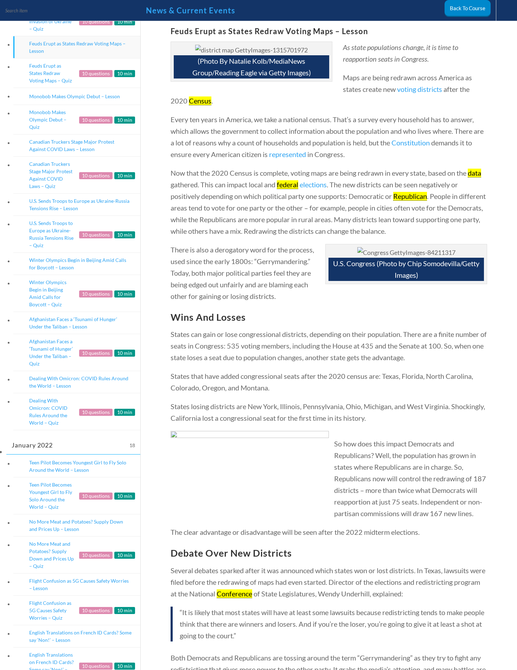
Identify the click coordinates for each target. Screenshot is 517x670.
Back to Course (467, 8)
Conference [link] (234, 593)
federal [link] (287, 184)
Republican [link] (410, 196)
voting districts (419, 89)
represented (287, 154)
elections (313, 184)
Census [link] (200, 100)
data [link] (474, 173)
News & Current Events (190, 10)
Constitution (410, 142)
